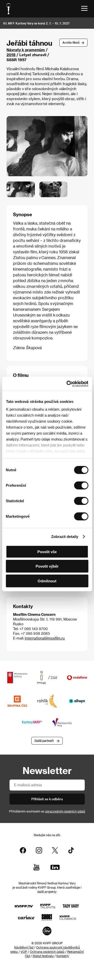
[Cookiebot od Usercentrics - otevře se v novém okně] (67, 384)
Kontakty (62, 956)
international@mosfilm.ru (45, 638)
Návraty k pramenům (26, 49)
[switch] (81, 485)
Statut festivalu (43, 956)
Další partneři (44, 740)
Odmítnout (47, 581)
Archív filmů (70, 42)
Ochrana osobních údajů (47, 951)
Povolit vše (47, 551)
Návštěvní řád (23, 947)
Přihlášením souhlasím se (47, 811)
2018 (11, 54)
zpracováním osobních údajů (65, 811)
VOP (24, 951)
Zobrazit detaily (64, 536)
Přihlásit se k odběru (47, 799)
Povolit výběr (47, 566)
